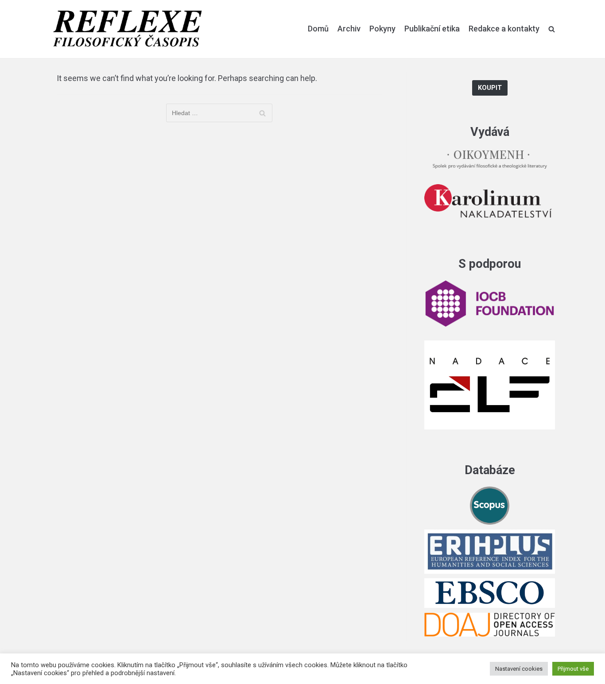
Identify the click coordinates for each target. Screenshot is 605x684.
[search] (551, 28)
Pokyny (382, 28)
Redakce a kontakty (504, 28)
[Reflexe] (127, 29)
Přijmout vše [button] (573, 668)
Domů (318, 28)
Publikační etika (432, 28)
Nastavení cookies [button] (519, 668)
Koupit (490, 88)
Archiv (349, 28)
